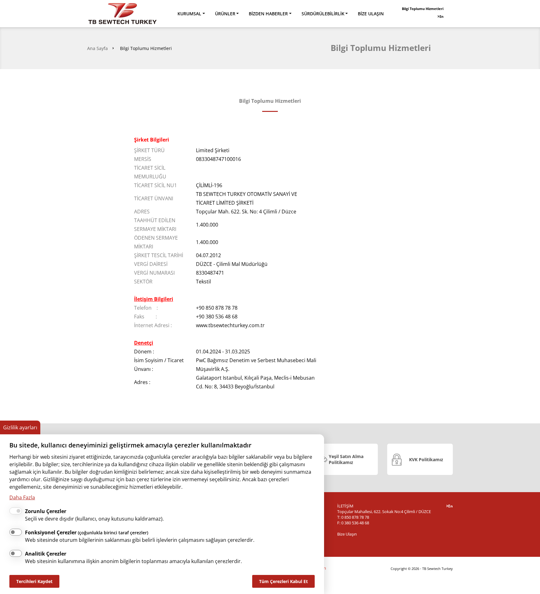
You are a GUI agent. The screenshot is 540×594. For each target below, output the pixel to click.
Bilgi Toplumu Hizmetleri (422, 8)
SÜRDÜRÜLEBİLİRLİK (323, 14)
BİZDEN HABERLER (268, 14)
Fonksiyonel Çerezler (86, 532)
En (441, 16)
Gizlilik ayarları (20, 427)
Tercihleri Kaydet (34, 581)
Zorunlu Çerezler (45, 511)
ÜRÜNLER (225, 14)
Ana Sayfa (97, 48)
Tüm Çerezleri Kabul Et (283, 581)
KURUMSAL (189, 14)
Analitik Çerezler (45, 553)
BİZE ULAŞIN (371, 14)
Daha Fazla (22, 497)
